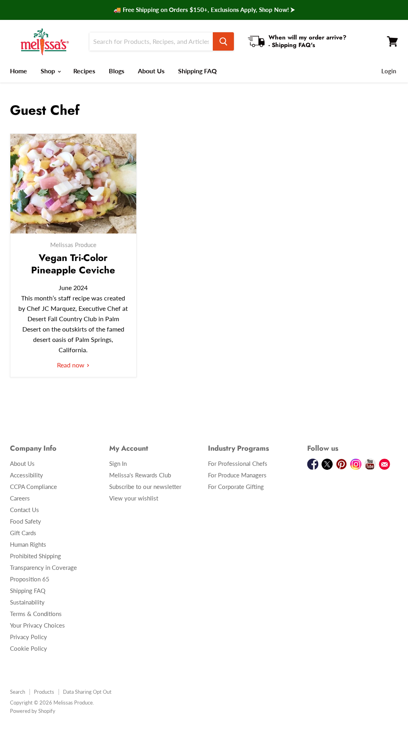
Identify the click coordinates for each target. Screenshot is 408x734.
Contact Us (24, 509)
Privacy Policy (28, 636)
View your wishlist (133, 498)
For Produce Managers (237, 475)
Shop (49, 71)
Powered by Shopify (32, 711)
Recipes (84, 71)
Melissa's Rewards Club (140, 475)
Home (18, 71)
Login (388, 71)
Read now (71, 365)
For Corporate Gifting (236, 486)
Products (44, 692)
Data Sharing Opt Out (87, 692)
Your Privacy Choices (37, 625)
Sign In (118, 463)
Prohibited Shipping (35, 555)
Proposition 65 (29, 579)
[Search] (223, 41)
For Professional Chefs (237, 463)
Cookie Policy (28, 648)
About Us (151, 71)
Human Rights (28, 544)
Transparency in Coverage (43, 567)
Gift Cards (23, 532)
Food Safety (25, 521)
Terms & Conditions (36, 613)
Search (17, 692)
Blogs (116, 71)
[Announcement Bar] (204, 10)
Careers (20, 498)
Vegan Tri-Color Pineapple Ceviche (73, 264)
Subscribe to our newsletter (145, 486)
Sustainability (27, 602)
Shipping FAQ (197, 71)
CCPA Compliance (33, 486)
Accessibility (26, 475)
